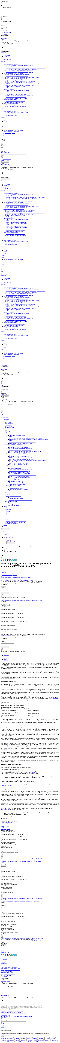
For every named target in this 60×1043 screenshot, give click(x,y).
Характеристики (8, 656)
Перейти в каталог (5, 1035)
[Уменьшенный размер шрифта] (1, 2)
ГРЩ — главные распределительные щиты (17, 76)
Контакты (3, 136)
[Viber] (10, 560)
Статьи (2, 135)
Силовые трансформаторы (10, 99)
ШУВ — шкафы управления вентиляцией (16, 91)
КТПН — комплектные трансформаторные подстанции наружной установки (25, 68)
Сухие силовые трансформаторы (14, 102)
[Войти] (1, 145)
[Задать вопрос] (2, 594)
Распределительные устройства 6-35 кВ (14, 80)
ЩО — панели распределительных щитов (17, 78)
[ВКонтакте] (4, 139)
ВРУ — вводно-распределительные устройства (18, 74)
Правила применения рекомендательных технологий (14, 1013)
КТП (5, 120)
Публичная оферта (5, 1015)
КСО (5, 124)
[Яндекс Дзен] (4, 140)
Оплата (5, 659)
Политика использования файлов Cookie (11, 1012)
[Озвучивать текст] (1, 22)
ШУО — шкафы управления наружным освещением (19, 95)
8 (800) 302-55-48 (7, 32)
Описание (6, 655)
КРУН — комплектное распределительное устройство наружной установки (25, 83)
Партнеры (6, 56)
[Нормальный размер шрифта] (2, 4)
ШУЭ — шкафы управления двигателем (16, 98)
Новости (3, 126)
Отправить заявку (5, 51)
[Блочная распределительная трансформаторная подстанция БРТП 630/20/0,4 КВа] (21, 600)
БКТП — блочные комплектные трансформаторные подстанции (22, 66)
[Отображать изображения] (1, 18)
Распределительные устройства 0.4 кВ (13, 73)
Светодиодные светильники (11, 103)
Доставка (6, 660)
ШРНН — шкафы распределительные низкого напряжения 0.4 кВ (22, 77)
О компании (7, 55)
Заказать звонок (4, 35)
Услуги (2, 108)
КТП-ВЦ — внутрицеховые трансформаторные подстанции (21, 69)
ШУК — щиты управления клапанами (16, 97)
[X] (7, 560)
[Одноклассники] (3, 560)
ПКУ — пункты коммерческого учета (15, 86)
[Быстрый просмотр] (2, 855)
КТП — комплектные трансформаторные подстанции (19, 65)
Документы (6, 57)
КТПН (5, 121)
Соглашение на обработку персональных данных (13, 1009)
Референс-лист (7, 59)
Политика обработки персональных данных (12, 1011)
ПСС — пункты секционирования (15, 87)
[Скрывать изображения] (1, 19)
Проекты (3, 117)
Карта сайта (4, 1017)
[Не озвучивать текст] (1, 24)
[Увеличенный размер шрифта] (2, 6)
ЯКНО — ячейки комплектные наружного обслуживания (20, 85)
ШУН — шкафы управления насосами (16, 93)
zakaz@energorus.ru (5, 29)
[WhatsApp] (12, 560)
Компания (3, 52)
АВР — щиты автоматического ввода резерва (17, 90)
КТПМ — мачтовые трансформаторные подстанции (19, 70)
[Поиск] (2, 144)
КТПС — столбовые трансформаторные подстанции (19, 72)
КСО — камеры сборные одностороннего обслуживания (20, 81)
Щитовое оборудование (10, 89)
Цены (2, 127)
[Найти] (2, 157)
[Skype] (14, 560)
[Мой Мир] (5, 560)
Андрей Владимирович (7, 822)
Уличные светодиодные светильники (15, 105)
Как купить (6, 658)
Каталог (3, 61)
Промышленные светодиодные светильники (17, 106)
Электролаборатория (9, 113)
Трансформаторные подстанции (12, 64)
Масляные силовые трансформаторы (15, 101)
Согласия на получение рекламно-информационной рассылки (16, 1016)
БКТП (5, 122)
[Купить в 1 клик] (2, 857)
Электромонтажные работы (11, 111)
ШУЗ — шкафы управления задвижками (16, 94)
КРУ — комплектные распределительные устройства (19, 82)
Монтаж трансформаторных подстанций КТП (17, 112)
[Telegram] (16, 560)
